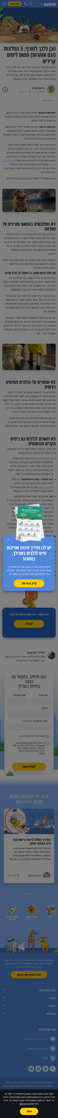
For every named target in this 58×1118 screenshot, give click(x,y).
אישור (29, 1111)
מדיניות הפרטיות (26, 1103)
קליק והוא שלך (29, 583)
